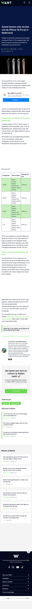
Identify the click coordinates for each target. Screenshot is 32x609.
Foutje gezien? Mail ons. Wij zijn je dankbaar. (15, 336)
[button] (27, 575)
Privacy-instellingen (8, 592)
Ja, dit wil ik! (16, 391)
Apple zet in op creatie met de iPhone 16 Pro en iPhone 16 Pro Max (16, 329)
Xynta (27, 598)
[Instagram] (9, 359)
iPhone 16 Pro (15, 403)
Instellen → (16, 100)
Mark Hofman (13, 49)
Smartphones (6, 49)
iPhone (5, 403)
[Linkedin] (11, 359)
